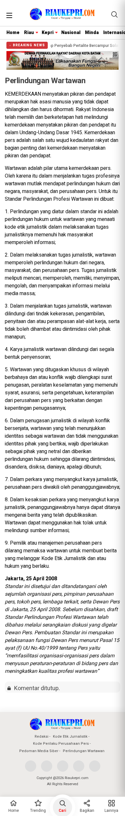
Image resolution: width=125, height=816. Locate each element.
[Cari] (114, 14)
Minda (92, 32)
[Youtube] (78, 766)
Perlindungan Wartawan (83, 751)
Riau (29, 32)
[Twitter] (46, 766)
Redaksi (41, 736)
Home (13, 32)
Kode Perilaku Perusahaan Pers (61, 743)
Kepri (48, 32)
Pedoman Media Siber (38, 751)
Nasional (70, 32)
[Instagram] (62, 766)
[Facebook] (30, 766)
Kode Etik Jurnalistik (70, 736)
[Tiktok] (94, 766)
